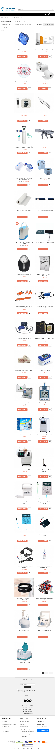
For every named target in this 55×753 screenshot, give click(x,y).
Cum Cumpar (22, 724)
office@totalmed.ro (28, 713)
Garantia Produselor (24, 728)
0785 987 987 (28, 709)
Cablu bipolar (44, 146)
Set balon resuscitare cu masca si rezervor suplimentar (24, 178)
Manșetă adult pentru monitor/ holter (45, 242)
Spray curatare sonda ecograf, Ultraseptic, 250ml (44, 566)
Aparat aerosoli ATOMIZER (44, 630)
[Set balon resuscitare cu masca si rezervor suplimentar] (24, 167)
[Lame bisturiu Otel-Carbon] (44, 103)
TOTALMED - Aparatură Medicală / (9, 17)
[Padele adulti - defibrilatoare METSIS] (24, 523)
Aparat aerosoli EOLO (24, 630)
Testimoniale (22, 723)
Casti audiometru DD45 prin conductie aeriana (24, 566)
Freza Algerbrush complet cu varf (45, 210)
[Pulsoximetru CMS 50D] (44, 359)
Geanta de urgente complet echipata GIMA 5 (44, 598)
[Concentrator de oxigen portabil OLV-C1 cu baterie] (24, 231)
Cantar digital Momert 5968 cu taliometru (44, 470)
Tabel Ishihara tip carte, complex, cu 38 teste (44, 339)
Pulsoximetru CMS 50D (44, 370)
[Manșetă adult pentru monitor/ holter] (44, 231)
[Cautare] (52, 9)
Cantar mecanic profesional (24, 274)
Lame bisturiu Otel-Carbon (44, 114)
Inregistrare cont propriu (25, 721)
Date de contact (5, 723)
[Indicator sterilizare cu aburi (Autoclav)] (24, 359)
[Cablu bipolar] (44, 135)
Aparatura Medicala (5, 25)
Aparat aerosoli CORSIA (24, 662)
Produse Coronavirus (5, 24)
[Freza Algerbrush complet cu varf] (44, 199)
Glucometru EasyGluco (44, 402)
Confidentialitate (5, 728)
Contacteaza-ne (44, 730)
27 (49, 673)
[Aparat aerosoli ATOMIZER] (44, 619)
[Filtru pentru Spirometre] (24, 38)
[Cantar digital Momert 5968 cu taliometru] (44, 457)
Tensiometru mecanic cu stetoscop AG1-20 (44, 307)
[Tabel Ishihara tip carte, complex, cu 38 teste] (44, 327)
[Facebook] (25, 700)
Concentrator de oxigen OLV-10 (24, 469)
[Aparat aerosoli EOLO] (24, 619)
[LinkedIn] (30, 700)
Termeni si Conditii (6, 726)
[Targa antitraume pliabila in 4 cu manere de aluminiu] (24, 295)
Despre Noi (4, 721)
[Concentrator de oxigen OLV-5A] (44, 423)
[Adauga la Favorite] (29, 56)
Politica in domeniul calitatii (25, 729)
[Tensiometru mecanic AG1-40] (24, 327)
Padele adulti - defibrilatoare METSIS (24, 534)
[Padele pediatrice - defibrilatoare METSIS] (44, 490)
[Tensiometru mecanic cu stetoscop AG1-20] (44, 295)
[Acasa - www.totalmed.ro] (8, 9)
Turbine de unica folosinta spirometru (45, 49)
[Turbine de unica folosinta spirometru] (44, 38)
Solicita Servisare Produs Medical (27, 731)
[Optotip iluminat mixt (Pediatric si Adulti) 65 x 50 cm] (44, 263)
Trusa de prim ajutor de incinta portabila (24, 403)
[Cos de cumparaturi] (52, 14)
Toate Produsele (22, 17)
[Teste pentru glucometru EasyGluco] (24, 423)
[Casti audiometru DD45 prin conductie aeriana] (24, 555)
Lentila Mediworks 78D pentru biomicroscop (24, 598)
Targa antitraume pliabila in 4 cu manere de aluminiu (24, 307)
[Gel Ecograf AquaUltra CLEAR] (24, 103)
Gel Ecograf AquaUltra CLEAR (24, 114)
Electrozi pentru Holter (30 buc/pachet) (24, 82)
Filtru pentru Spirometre (24, 49)
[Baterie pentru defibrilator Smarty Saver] (24, 490)
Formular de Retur (24, 736)
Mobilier (3, 30)
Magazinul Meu (6, 718)
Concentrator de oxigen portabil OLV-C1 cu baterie (24, 243)
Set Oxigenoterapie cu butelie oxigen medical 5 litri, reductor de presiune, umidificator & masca (24, 146)
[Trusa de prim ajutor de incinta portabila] (24, 391)
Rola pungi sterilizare (45, 178)
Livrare (3, 729)
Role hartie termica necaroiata (44, 82)
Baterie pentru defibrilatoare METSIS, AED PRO (45, 534)
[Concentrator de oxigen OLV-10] (24, 457)
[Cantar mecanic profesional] (24, 263)
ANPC (21, 733)
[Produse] (2, 15)
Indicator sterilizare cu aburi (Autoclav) (24, 370)
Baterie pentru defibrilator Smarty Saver (24, 502)
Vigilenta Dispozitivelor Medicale (9, 724)
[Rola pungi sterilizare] (44, 167)
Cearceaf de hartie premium (24, 210)
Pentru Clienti (24, 718)
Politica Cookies (5, 731)
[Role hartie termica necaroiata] (44, 70)
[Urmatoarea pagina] (52, 673)
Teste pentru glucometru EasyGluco (24, 435)
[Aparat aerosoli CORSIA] (24, 651)
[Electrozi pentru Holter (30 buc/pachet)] (24, 70)
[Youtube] (27, 700)
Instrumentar (4, 29)
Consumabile (4, 27)
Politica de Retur (5, 733)
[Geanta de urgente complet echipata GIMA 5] (44, 587)
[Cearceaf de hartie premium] (24, 199)
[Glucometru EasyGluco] (44, 391)
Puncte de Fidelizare (24, 726)
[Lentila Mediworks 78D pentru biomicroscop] (24, 587)
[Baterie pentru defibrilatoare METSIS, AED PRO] (44, 523)
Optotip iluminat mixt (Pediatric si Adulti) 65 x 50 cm (45, 275)
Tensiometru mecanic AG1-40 (24, 338)
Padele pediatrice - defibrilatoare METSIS (45, 502)
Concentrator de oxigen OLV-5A (44, 435)
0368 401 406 (28, 711)
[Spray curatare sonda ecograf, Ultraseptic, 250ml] (44, 555)
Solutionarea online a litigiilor (26, 734)
